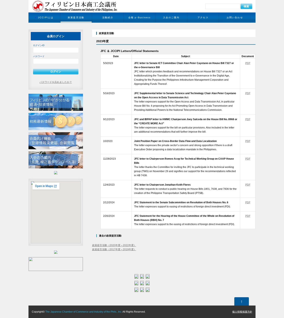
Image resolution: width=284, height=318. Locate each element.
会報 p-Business (139, 17)
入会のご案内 (171, 17)
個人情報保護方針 (242, 311)
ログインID (38, 45)
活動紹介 (107, 17)
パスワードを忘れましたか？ (56, 82)
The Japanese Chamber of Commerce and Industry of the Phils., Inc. (83, 311)
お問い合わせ (235, 17)
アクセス (203, 17)
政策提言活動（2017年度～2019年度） (114, 249)
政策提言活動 (76, 17)
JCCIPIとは (46, 17)
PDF (247, 63)
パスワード (38, 56)
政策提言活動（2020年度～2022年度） (114, 245)
